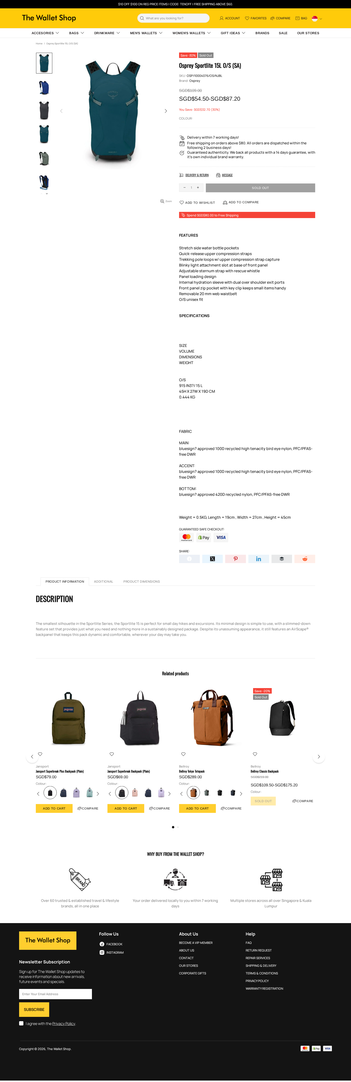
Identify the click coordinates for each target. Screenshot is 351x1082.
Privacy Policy (63, 1024)
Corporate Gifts (192, 973)
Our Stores (188, 966)
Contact (186, 958)
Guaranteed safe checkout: (201, 529)
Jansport (42, 766)
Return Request (259, 950)
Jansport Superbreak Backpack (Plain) (128, 771)
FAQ (249, 943)
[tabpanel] (68, 754)
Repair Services (258, 958)
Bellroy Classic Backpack (265, 771)
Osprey (194, 81)
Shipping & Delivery (261, 966)
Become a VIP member (196, 943)
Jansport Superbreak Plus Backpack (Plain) (60, 771)
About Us (186, 950)
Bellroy (184, 766)
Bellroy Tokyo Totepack (192, 771)
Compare (90, 808)
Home (39, 43)
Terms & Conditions (262, 973)
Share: (184, 551)
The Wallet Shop (49, 18)
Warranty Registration (264, 989)
